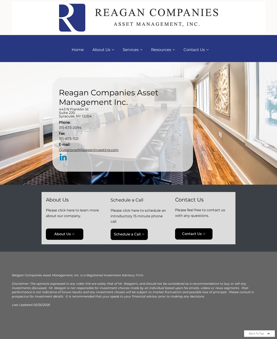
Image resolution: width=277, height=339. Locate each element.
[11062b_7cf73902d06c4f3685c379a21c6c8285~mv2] (63, 158)
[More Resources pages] (174, 50)
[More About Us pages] (113, 50)
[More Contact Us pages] (207, 50)
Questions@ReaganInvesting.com (89, 150)
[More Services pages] (141, 50)
